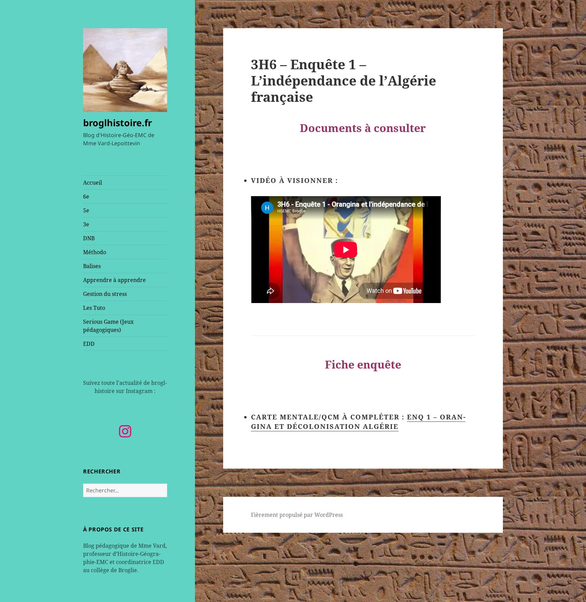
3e (86, 224)
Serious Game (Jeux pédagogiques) (108, 326)
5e (86, 210)
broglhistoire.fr (117, 122)
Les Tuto (94, 308)
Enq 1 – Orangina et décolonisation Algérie (358, 421)
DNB (89, 238)
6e (86, 196)
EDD (89, 343)
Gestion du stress (105, 294)
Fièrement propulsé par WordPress (297, 515)
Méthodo (94, 252)
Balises (92, 266)
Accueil (92, 182)
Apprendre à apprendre (114, 280)
